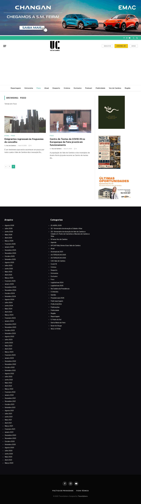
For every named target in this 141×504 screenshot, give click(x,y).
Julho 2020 (8, 451)
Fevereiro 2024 (10, 318)
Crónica (67, 88)
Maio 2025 (8, 272)
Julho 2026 (8, 228)
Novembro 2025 (10, 253)
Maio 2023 (8, 346)
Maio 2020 (8, 457)
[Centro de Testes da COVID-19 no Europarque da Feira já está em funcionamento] (70, 121)
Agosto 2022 (9, 373)
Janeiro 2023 (9, 358)
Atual (46, 88)
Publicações (55, 307)
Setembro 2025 (10, 259)
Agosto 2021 (9, 410)
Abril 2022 (8, 386)
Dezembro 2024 (10, 287)
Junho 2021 (9, 417)
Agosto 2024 (9, 299)
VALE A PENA (56, 329)
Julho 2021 (8, 414)
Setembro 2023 (10, 333)
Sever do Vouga (56, 326)
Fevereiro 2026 (10, 244)
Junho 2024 (9, 306)
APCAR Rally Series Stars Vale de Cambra (65, 245)
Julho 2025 (8, 265)
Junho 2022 (9, 380)
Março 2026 (9, 241)
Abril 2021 (8, 423)
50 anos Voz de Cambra (59, 239)
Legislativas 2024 (57, 282)
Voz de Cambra (115, 88)
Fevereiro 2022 (10, 392)
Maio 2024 (8, 309)
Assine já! (121, 46)
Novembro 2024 (10, 290)
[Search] (137, 38)
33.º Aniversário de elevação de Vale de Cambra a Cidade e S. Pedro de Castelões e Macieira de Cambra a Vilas (70, 234)
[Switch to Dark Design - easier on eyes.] (133, 38)
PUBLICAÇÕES (56, 304)
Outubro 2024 (10, 293)
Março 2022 (9, 389)
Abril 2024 (8, 312)
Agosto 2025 (9, 262)
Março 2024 (9, 315)
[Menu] (4, 46)
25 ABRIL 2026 (56, 225)
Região (127, 88)
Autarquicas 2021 (57, 252)
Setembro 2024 (10, 296)
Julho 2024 (9, 302)
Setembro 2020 (10, 444)
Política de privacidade (62, 491)
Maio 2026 (8, 235)
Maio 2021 (8, 420)
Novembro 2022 (10, 364)
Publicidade (100, 88)
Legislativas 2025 (57, 285)
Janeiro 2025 (9, 284)
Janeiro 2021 (9, 432)
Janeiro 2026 (9, 247)
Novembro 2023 (10, 327)
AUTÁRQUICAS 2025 (58, 255)
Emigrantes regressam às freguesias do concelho (24, 140)
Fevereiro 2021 (10, 429)
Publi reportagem (57, 301)
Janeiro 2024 (9, 321)
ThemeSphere (83, 496)
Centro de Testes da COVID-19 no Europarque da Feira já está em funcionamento (67, 142)
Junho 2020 (9, 454)
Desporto (56, 88)
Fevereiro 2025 (10, 281)
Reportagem (16, 88)
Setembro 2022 (10, 370)
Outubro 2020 (10, 441)
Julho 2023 (8, 339)
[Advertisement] (70, 68)
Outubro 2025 (10, 256)
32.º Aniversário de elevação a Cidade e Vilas (66, 228)
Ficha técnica (82, 491)
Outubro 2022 (10, 367)
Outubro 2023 (10, 330)
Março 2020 (9, 463)
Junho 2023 (9, 343)
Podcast (88, 88)
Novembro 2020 (10, 438)
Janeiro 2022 (9, 395)
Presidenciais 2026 (57, 298)
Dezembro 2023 (10, 324)
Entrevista (29, 88)
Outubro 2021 (9, 404)
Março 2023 (9, 352)
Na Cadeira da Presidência (60, 289)
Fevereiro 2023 (10, 355)
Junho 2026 (9, 231)
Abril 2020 (8, 460)
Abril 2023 (8, 349)
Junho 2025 (9, 269)
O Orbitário (54, 292)
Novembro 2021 (10, 401)
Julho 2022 (8, 377)
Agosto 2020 (9, 447)
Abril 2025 (8, 275)
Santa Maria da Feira (58, 323)
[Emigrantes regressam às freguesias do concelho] (25, 121)
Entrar (134, 45)
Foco (39, 88)
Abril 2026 (8, 238)
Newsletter (107, 45)
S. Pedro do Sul (56, 319)
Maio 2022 (8, 383)
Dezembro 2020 (10, 435)
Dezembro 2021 (10, 398)
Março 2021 (9, 426)
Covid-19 (54, 264)
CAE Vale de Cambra (58, 261)
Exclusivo (78, 88)
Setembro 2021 (10, 407)
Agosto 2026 (9, 225)
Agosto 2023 (9, 336)
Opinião (53, 295)
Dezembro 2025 (10, 250)
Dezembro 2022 (10, 361)
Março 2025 (9, 278)
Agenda (53, 242)
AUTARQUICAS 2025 (58, 258)
